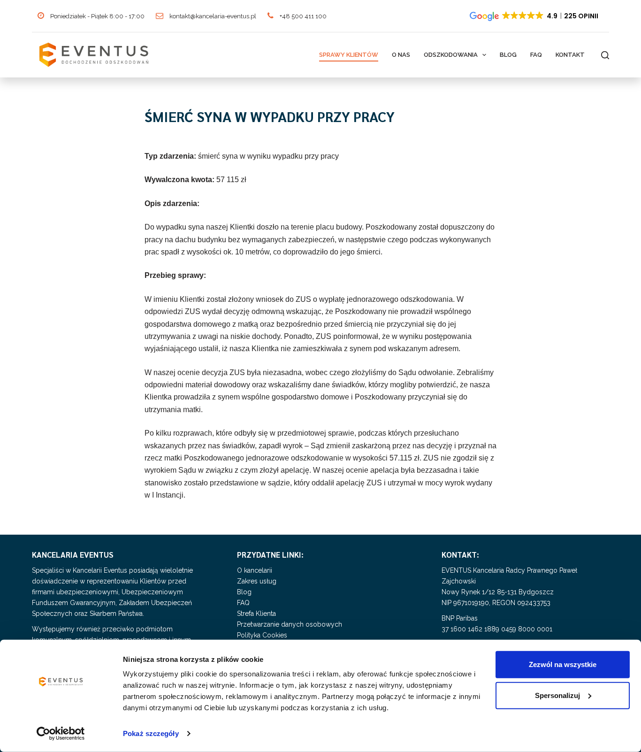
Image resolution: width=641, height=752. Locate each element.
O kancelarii (254, 570)
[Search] (605, 55)
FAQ (536, 54)
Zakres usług (256, 581)
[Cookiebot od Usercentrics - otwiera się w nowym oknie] (61, 734)
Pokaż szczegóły (151, 733)
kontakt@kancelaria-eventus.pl (212, 16)
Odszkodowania (451, 54)
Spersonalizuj (557, 695)
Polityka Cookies (262, 635)
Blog (508, 54)
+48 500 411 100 (302, 16)
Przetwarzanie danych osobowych (289, 624)
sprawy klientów (348, 54)
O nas (401, 54)
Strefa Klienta (256, 613)
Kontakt (570, 54)
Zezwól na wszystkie (562, 664)
